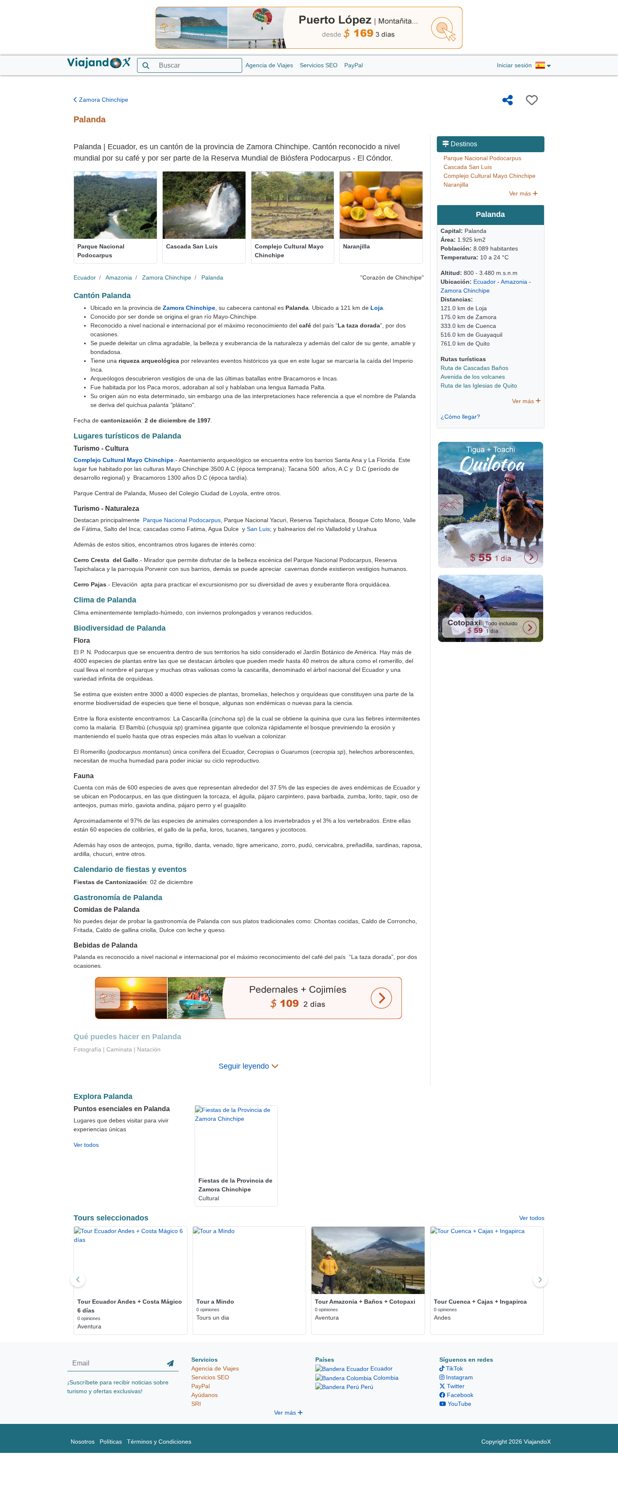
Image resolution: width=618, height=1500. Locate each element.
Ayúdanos (204, 1395)
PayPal (353, 65)
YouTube (458, 1403)
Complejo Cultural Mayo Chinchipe (490, 175)
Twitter (455, 1386)
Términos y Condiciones (159, 1441)
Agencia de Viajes (269, 65)
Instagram (458, 1377)
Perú (366, 1387)
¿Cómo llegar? (460, 416)
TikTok (453, 1368)
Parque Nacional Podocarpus (182, 520)
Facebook (459, 1395)
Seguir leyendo (245, 1066)
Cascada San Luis (468, 167)
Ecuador (85, 277)
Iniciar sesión (514, 65)
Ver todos (86, 1144)
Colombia (385, 1377)
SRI (196, 1403)
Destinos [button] (463, 144)
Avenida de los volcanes (473, 376)
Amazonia (119, 277)
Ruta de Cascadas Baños (474, 367)
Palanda (212, 277)
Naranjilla (456, 184)
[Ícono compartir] (508, 100)
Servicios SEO (319, 65)
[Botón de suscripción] (170, 1363)
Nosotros (83, 1441)
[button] (543, 65)
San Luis (258, 529)
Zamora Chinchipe (102, 99)
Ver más (521, 193)
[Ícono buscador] (145, 65)
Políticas (111, 1441)
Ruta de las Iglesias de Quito (479, 385)
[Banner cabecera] (309, 27)
